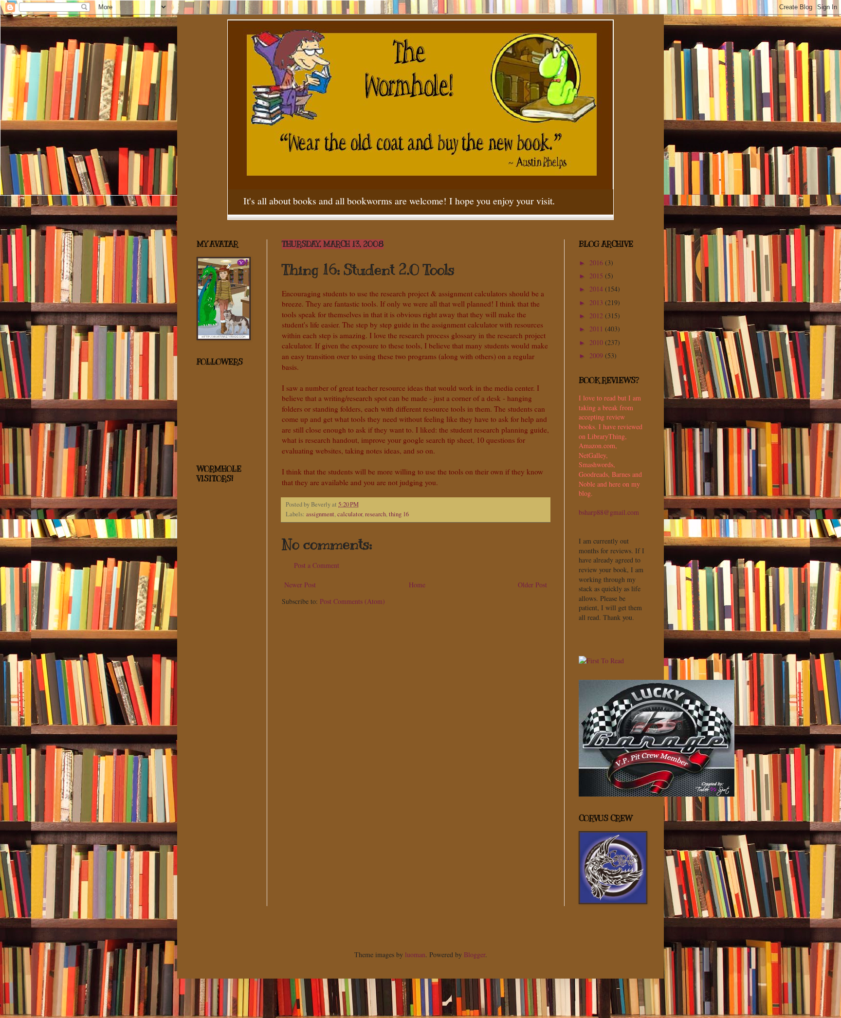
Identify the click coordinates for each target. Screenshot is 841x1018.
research (375, 514)
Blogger (474, 954)
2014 (597, 288)
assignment (320, 514)
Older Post (532, 584)
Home (417, 584)
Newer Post (300, 584)
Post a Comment (316, 565)
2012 (597, 315)
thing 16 (399, 514)
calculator (349, 514)
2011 (597, 328)
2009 (597, 355)
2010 (597, 342)
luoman (415, 954)
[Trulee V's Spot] (656, 794)
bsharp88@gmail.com (609, 512)
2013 (597, 302)
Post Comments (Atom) (352, 601)
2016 (597, 262)
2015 (597, 275)
